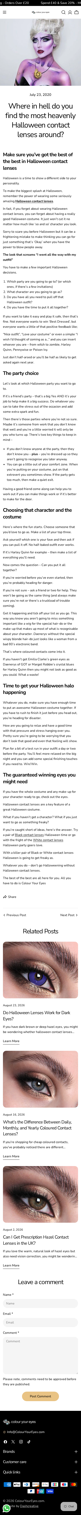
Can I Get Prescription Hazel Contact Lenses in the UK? (36, 1240)
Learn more (11, 1041)
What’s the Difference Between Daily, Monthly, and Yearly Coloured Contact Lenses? (37, 1128)
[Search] (63, 12)
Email (8, 1314)
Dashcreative (29, 1506)
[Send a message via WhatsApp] (6, 1508)
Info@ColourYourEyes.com (26, 1432)
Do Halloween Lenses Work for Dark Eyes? (36, 1016)
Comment (11, 1333)
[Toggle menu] (4, 12)
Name (8, 1295)
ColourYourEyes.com (29, 1501)
